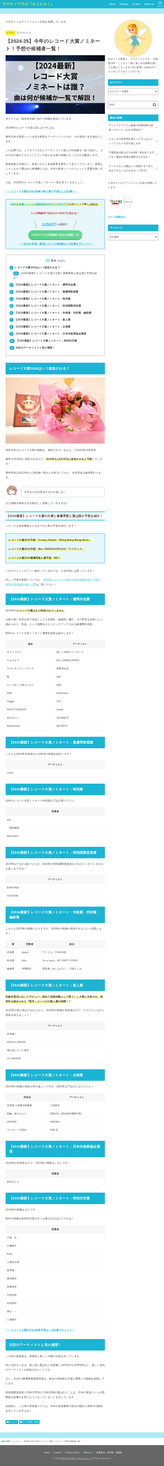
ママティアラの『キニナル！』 (28, 4)
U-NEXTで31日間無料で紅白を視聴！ (53, 234)
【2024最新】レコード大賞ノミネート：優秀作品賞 (43, 284)
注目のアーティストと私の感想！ (33, 347)
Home (113, 4)
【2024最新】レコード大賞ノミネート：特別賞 (41, 298)
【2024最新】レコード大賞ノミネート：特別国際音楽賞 (46, 305)
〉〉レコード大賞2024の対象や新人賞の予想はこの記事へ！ (41, 191)
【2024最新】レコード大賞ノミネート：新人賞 (41, 319)
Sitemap (124, 4)
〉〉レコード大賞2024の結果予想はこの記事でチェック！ (40, 1330)
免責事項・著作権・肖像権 (109, 1452)
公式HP (47, 224)
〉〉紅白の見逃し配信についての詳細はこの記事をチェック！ (55, 243)
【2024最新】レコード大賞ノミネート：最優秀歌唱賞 (44, 291)
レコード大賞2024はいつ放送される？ (35, 267)
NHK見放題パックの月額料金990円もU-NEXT (37, 204)
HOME (7, 1441)
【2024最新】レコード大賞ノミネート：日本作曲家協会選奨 (48, 333)
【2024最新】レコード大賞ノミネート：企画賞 (41, 326)
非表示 (61, 261)
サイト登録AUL (116, 216)
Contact (136, 4)
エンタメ (10, 33)
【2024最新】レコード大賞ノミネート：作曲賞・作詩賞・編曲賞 (51, 312)
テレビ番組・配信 (30, 1422)
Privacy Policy (72, 1452)
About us (149, 4)
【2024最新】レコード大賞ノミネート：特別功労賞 (44, 340)
